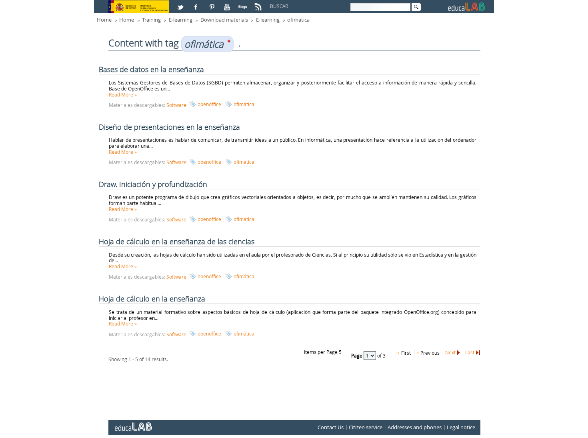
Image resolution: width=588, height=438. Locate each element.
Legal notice (461, 427)
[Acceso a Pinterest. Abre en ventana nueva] (212, 3)
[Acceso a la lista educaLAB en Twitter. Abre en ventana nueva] (181, 3)
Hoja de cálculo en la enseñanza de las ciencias (176, 241)
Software (176, 105)
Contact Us (331, 427)
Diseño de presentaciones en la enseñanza (169, 127)
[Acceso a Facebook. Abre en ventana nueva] (197, 3)
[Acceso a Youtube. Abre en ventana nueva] (228, 3)
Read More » (123, 94)
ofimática (298, 19)
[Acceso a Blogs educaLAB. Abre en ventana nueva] (243, 3)
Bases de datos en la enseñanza (151, 69)
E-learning (180, 19)
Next (450, 352)
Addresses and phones (415, 427)
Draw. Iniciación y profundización (153, 184)
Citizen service (365, 427)
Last (469, 352)
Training (151, 19)
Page (357, 355)
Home (104, 19)
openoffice (209, 104)
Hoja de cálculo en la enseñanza (152, 298)
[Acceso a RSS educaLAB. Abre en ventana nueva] (259, 3)
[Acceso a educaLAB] (132, 423)
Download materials (224, 19)
